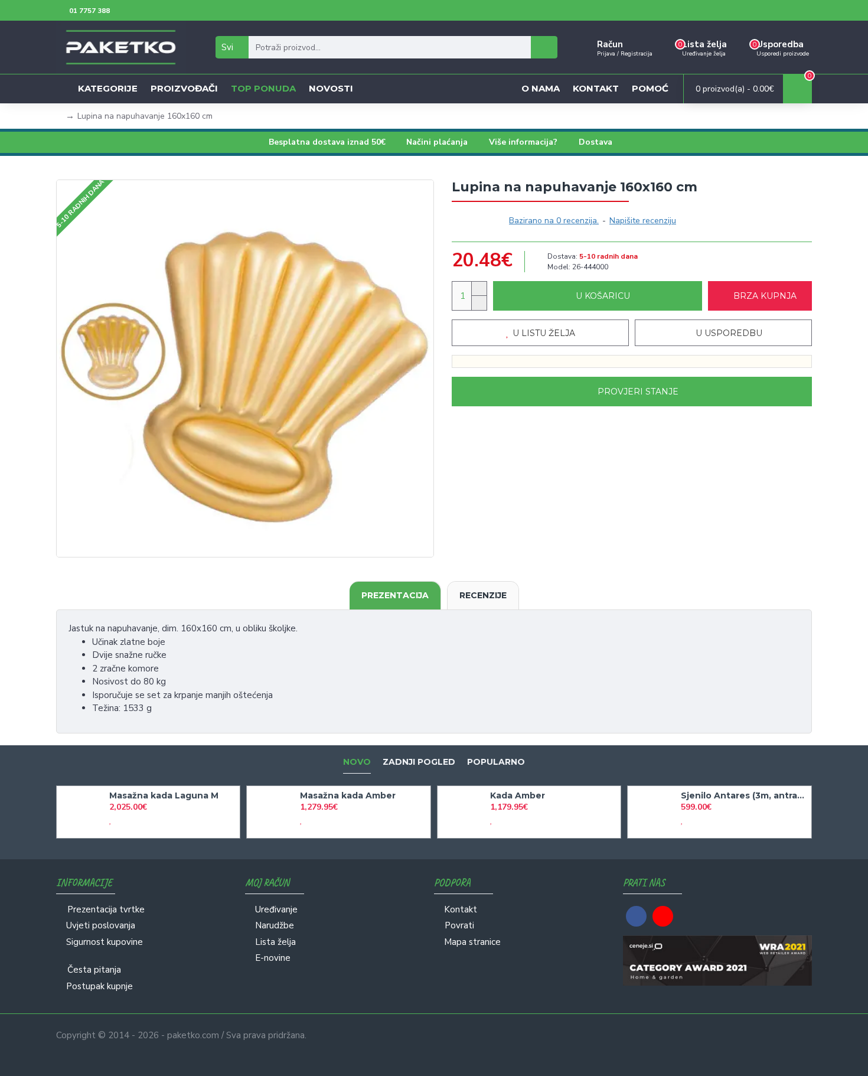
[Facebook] (636, 916)
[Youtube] (662, 916)
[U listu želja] (110, 820)
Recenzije (483, 595)
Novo (357, 762)
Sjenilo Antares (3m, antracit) (744, 795)
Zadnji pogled (419, 762)
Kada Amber (517, 795)
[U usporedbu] (121, 820)
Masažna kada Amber (348, 795)
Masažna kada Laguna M (163, 795)
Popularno (496, 762)
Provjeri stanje (638, 391)
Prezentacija (395, 595)
